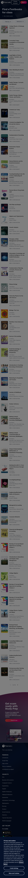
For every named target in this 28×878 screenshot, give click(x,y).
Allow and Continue (14, 873)
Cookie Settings (14, 868)
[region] (14, 857)
